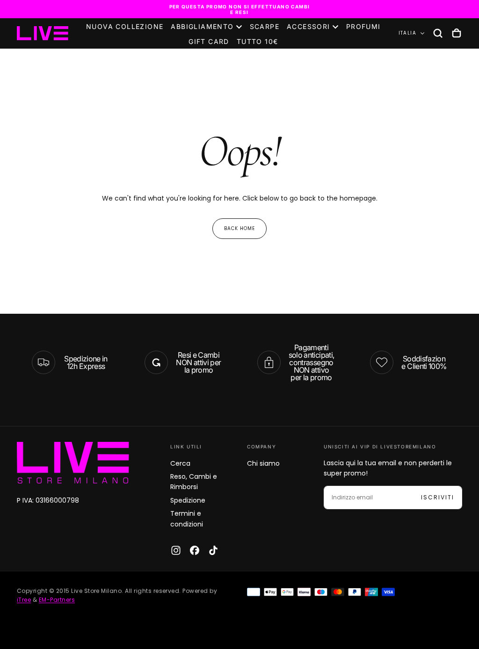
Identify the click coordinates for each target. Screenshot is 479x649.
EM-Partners (57, 600)
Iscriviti (437, 497)
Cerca (180, 463)
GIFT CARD (209, 41)
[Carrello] (456, 33)
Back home (239, 228)
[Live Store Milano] (73, 462)
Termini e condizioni (186, 518)
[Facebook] (194, 550)
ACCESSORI (308, 26)
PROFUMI (363, 26)
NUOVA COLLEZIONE (124, 26)
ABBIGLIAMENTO (202, 26)
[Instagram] (175, 550)
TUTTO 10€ (257, 41)
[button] (437, 33)
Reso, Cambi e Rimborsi (193, 481)
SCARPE (264, 26)
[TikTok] (213, 550)
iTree (24, 600)
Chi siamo (263, 463)
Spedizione (187, 500)
